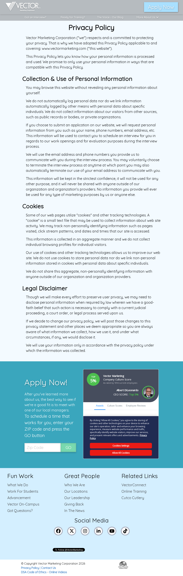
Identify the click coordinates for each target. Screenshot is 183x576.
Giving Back (74, 504)
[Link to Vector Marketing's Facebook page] (58, 530)
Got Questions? (20, 510)
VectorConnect (134, 485)
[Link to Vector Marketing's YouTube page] (112, 530)
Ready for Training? (73, 17)
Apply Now (161, 7)
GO (68, 447)
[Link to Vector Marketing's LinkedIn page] (98, 530)
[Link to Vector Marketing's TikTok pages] (125, 530)
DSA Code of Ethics (33, 572)
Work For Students (22, 491)
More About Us (146, 17)
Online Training (134, 491)
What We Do (17, 485)
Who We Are (74, 485)
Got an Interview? (35, 17)
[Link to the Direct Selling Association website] (123, 567)
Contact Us (48, 568)
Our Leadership (77, 498)
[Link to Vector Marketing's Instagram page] (85, 530)
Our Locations (76, 491)
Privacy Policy (30, 568)
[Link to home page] (21, 7)
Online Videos (58, 572)
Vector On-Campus (23, 504)
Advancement (19, 498)
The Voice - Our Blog (110, 17)
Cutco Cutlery (133, 498)
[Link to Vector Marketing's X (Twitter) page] (71, 530)
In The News (74, 510)
